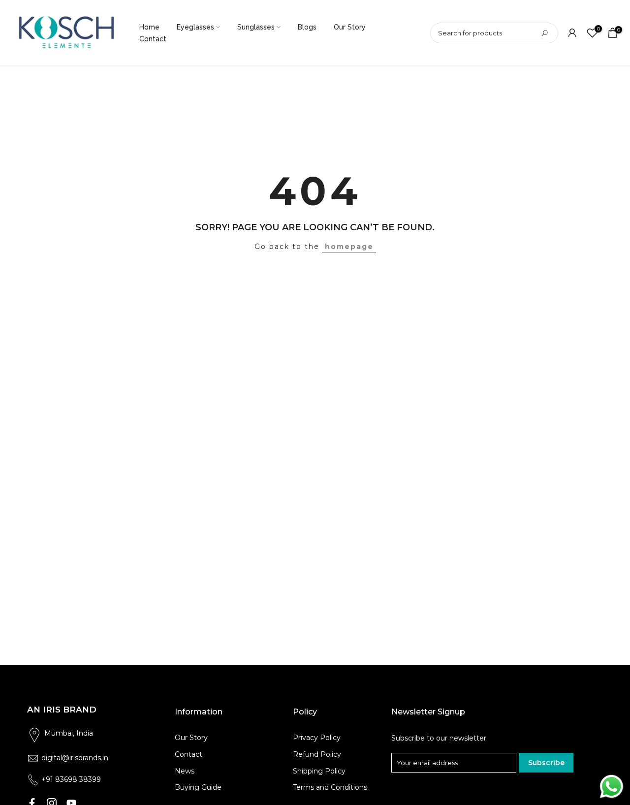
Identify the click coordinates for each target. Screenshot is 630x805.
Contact (152, 39)
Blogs (307, 27)
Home (149, 27)
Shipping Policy (319, 771)
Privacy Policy (317, 737)
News (184, 771)
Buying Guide (198, 787)
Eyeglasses (195, 27)
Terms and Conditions (330, 787)
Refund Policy (317, 754)
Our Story (350, 27)
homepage (349, 246)
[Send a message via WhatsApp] (611, 786)
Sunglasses (256, 27)
